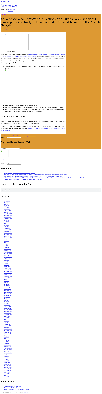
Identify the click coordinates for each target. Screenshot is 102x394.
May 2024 (6, 244)
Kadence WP (27, 392)
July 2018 (6, 356)
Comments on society (11, 29)
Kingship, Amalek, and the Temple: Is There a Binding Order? (19, 173)
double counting (8, 136)
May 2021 (6, 301)
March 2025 (7, 228)
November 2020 (8, 311)
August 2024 (7, 239)
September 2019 (8, 333)
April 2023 (6, 265)
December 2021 (8, 290)
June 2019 (6, 338)
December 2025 (8, 213)
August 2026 (7, 201)
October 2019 (7, 332)
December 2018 (8, 348)
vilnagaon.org (11, 9)
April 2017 (6, 377)
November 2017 (8, 367)
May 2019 (6, 340)
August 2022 (7, 277)
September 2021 (8, 295)
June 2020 (6, 319)
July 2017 (6, 373)
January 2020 (7, 327)
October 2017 (7, 369)
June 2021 (6, 300)
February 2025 (7, 229)
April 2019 (6, 341)
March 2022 (7, 285)
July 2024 (6, 241)
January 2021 (7, 308)
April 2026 (6, 207)
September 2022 (8, 276)
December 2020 (8, 309)
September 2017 (8, 370)
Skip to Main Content (6, 1)
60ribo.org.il (11, 11)
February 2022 (7, 287)
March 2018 (7, 362)
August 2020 (7, 316)
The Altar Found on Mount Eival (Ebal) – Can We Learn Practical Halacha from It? (24, 179)
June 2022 (6, 281)
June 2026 (6, 204)
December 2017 (8, 365)
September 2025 (8, 218)
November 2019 (8, 330)
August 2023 (7, 258)
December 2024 (8, 233)
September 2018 (8, 353)
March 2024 (7, 247)
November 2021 (8, 292)
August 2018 (7, 354)
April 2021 (6, 303)
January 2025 (7, 231)
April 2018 (6, 361)
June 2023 (6, 261)
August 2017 (7, 372)
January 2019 (7, 346)
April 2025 (6, 226)
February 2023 (7, 268)
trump (26, 136)
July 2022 (6, 279)
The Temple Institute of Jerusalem (12, 386)
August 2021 (7, 297)
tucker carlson (32, 136)
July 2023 (6, 260)
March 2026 (7, 209)
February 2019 (7, 345)
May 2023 (6, 263)
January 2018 (7, 364)
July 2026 (6, 202)
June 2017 (6, 375)
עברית (2, 159)
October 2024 (7, 236)
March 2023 (7, 266)
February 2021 (7, 306)
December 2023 (8, 252)
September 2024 (8, 237)
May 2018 (6, 359)
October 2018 (7, 351)
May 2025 (6, 225)
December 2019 (8, 329)
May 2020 (6, 321)
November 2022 (8, 273)
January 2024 (7, 250)
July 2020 (6, 317)
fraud (18, 136)
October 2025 (7, 217)
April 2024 (6, 245)
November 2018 (8, 349)
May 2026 (6, 205)
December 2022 (8, 271)
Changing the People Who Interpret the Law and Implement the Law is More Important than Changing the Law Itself (33, 176)
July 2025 (6, 221)
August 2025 (7, 220)
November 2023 (8, 253)
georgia (22, 136)
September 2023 (8, 257)
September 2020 (8, 314)
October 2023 (7, 255)
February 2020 (7, 325)
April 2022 (6, 284)
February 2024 (7, 249)
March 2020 (7, 324)
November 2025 (8, 215)
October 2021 (7, 293)
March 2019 (7, 343)
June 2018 (6, 357)
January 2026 (7, 212)
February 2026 (7, 210)
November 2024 (8, 234)
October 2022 (7, 274)
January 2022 (7, 289)
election (15, 136)
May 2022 (6, 282)
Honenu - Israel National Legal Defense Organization (17, 387)
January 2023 (7, 269)
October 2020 (7, 313)
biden (2, 136)
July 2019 (6, 337)
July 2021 (6, 298)
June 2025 (6, 223)
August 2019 (7, 335)
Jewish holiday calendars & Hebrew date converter (16, 389)
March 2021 (7, 305)
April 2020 (6, 322)
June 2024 (6, 242)
